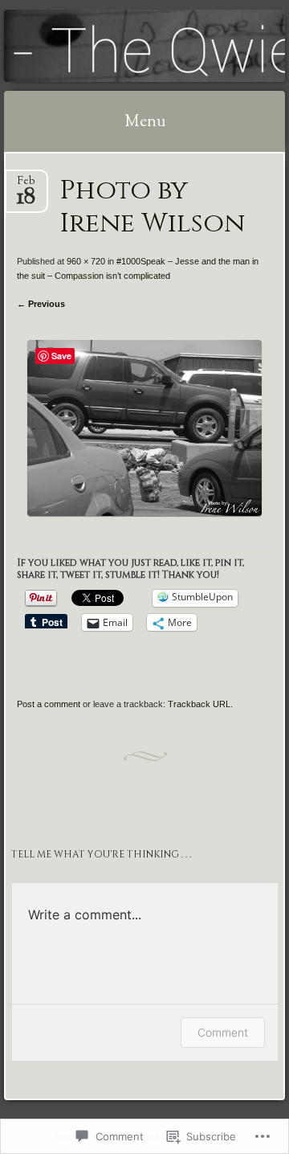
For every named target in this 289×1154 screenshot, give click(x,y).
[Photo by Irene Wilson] (144, 512)
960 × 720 (86, 261)
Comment (222, 1032)
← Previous (41, 304)
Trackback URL (199, 704)
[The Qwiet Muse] (119, 46)
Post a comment (48, 704)
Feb (26, 186)
